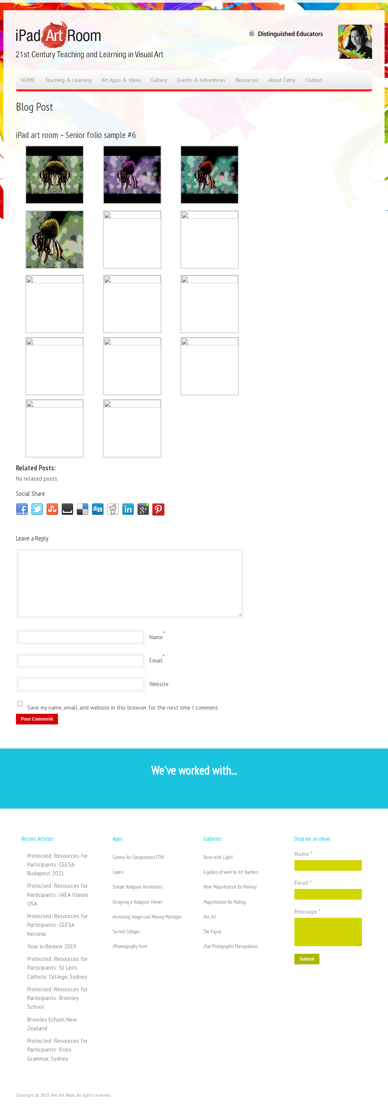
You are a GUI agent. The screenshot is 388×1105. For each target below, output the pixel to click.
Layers (118, 872)
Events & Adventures (201, 80)
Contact (313, 80)
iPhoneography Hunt (130, 946)
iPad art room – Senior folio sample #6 (76, 135)
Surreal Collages (126, 931)
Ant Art (209, 917)
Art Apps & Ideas (121, 80)
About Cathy (282, 80)
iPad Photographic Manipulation (230, 946)
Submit (306, 959)
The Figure (212, 931)
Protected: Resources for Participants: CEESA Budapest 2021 (57, 864)
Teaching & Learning (68, 80)
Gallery (159, 80)
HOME (28, 80)
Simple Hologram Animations (137, 887)
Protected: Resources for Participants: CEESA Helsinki (57, 924)
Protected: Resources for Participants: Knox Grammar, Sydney (57, 1049)
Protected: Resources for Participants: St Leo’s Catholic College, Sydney (57, 967)
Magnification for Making (224, 902)
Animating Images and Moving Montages (147, 917)
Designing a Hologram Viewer (138, 902)
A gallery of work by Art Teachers (230, 872)
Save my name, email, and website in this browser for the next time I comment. (123, 707)
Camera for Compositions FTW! (138, 857)
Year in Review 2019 (51, 946)
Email (156, 660)
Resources (246, 80)
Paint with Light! (218, 857)
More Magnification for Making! (230, 887)
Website (159, 684)
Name (156, 637)
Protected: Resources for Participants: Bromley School (57, 998)
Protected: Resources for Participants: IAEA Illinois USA (58, 894)
